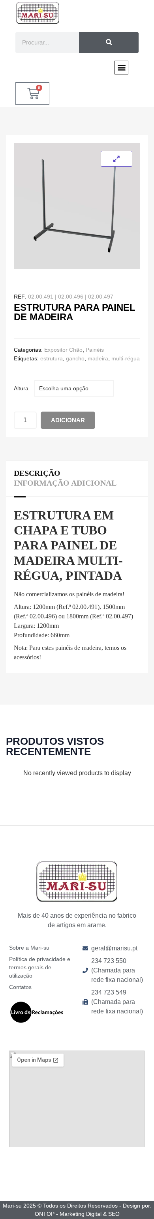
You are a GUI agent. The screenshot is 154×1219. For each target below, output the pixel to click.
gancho (75, 358)
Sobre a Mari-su (29, 947)
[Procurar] (109, 42)
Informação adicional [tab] (65, 483)
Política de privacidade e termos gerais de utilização (39, 967)
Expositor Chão (63, 350)
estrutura (51, 358)
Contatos (20, 987)
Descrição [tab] (37, 473)
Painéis (95, 350)
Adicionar (68, 420)
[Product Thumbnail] (116, 159)
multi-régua (125, 358)
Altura (21, 388)
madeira (98, 358)
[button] (121, 67)
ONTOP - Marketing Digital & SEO (77, 1214)
